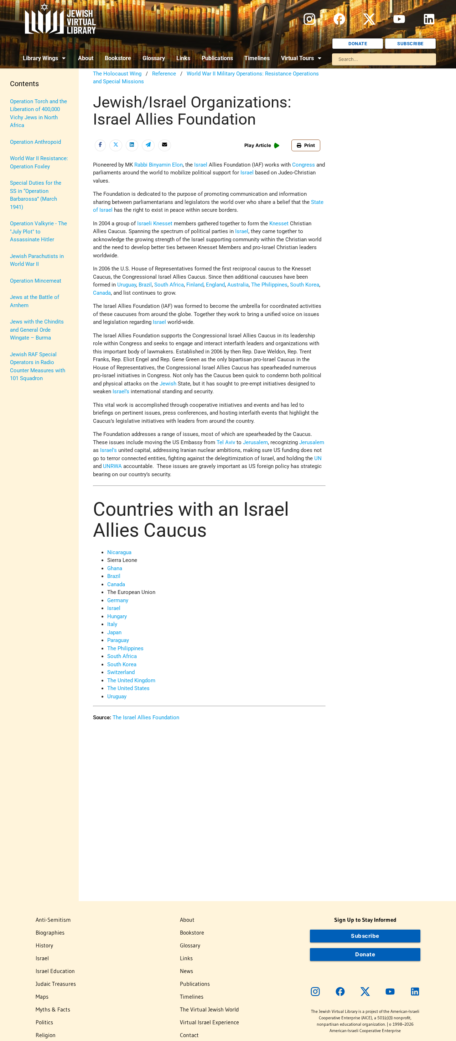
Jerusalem (255, 442)
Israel (200, 165)
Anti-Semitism (53, 919)
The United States (128, 688)
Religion (46, 1035)
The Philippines (269, 285)
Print (309, 145)
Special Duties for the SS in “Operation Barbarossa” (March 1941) (35, 195)
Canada (102, 293)
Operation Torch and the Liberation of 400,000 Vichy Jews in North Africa (38, 113)
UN (318, 458)
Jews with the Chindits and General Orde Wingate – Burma (37, 330)
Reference (164, 73)
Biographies (50, 932)
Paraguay (118, 640)
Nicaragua (119, 552)
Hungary (117, 616)
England (215, 285)
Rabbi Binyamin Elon (158, 165)
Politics (44, 1022)
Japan (114, 632)
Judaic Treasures (56, 983)
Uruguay (126, 285)
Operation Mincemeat (35, 281)
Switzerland (121, 672)
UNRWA (112, 466)
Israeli (144, 223)
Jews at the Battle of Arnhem (34, 301)
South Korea (304, 285)
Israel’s (121, 391)
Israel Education (55, 970)
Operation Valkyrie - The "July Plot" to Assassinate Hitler (38, 231)
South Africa (169, 285)
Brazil (145, 285)
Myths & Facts (53, 1009)
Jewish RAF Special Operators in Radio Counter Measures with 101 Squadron (37, 366)
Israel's (108, 450)
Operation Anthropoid (35, 142)
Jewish (168, 383)
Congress (303, 165)
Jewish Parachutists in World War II (37, 260)
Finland (194, 285)
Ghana (114, 568)
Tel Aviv (226, 442)
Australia (238, 285)
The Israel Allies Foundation (146, 717)
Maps (42, 996)
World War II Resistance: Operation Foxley (39, 162)
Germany (117, 600)
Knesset (162, 223)
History (44, 945)
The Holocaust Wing (117, 73)
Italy (112, 624)
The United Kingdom (131, 680)
